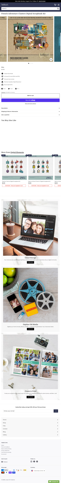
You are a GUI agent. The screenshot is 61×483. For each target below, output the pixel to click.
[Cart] (55, 4)
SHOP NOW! (42, 1)
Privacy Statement (5, 450)
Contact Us (54, 481)
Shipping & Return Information (9, 111)
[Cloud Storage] (30, 228)
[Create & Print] (30, 362)
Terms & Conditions (5, 447)
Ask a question (5, 114)
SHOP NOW (30, 262)
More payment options (30, 103)
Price (2, 67)
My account (3, 454)
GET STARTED (30, 397)
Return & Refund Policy (6, 448)
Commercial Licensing (6, 452)
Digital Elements (17, 152)
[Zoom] (51, 59)
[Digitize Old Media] (30, 295)
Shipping (3, 92)
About (2, 445)
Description (4, 108)
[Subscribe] (56, 411)
